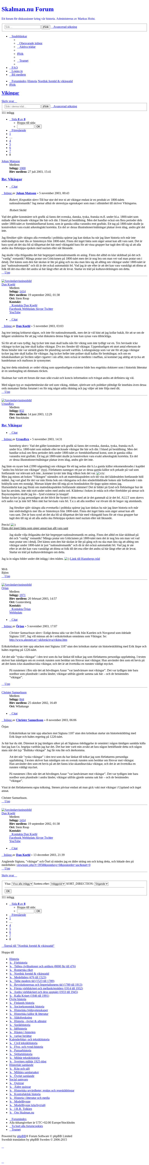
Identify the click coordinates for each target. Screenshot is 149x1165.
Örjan (5, 588)
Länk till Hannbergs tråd (85, 558)
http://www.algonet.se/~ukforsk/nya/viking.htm (38, 639)
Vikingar (10, 92)
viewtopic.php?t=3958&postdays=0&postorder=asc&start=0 (53, 865)
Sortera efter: (42, 883)
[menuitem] (29, 43)
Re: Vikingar (12, 179)
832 (21, 410)
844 (21, 699)
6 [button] (10, 147)
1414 (22, 291)
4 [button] (10, 140)
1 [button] (10, 133)
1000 (22, 168)
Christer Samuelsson (14, 692)
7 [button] (10, 151)
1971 (22, 595)
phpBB (21, 1136)
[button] (17, 119)
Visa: (8, 883)
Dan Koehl (8, 284)
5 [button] (10, 144)
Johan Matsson (11, 161)
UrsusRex (8, 403)
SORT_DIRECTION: (80, 883)
